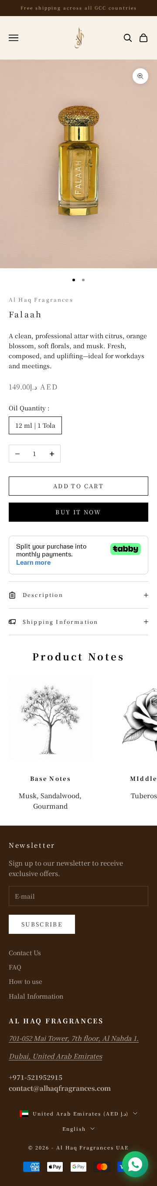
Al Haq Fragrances (41, 299)
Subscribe (41, 924)
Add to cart (78, 486)
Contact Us (25, 952)
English (74, 1128)
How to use (25, 981)
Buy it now (78, 512)
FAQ (15, 967)
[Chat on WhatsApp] (135, 1164)
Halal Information (36, 996)
